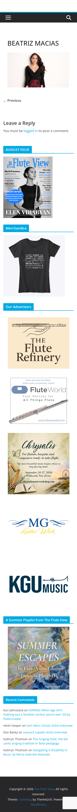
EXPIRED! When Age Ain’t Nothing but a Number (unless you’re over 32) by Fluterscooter (36, 714)
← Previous (12, 100)
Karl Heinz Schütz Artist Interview (49, 725)
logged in (31, 131)
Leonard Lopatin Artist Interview (45, 732)
